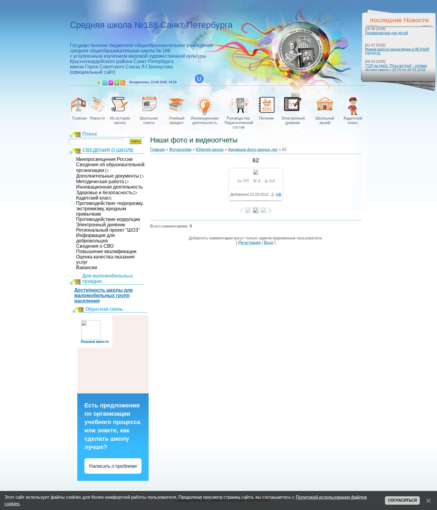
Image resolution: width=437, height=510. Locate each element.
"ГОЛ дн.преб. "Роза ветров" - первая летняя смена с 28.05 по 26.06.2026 (396, 68)
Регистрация (111, 82)
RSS (122, 82)
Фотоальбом (180, 149)
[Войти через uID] (199, 78)
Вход (116, 82)
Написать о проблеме (113, 466)
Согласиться (402, 500)
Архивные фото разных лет (253, 149)
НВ (278, 194)
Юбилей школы (210, 149)
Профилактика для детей (386, 33)
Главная (105, 82)
